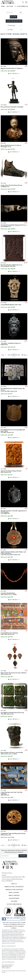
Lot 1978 (3, 386)
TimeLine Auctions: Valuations (14, 889)
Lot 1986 (3, 670)
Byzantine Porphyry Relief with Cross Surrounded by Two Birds (11, 265)
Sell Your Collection (6, 967)
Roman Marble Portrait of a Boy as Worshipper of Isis (11, 146)
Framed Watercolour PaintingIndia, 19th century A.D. (9, 633)
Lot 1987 (3, 710)
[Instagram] (7, 867)
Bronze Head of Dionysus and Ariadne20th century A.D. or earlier (12, 753)
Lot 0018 (3, 66)
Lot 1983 (3, 591)
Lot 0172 (3, 262)
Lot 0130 (3, 223)
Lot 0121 (3, 183)
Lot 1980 (3, 468)
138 (14, 355)
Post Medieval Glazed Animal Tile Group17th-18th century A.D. (12, 713)
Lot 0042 (3, 104)
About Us (14, 883)
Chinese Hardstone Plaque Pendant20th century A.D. (11, 471)
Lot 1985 (3, 630)
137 (11, 355)
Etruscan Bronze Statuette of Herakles (12, 107)
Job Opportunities (14, 898)
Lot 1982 (3, 549)
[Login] (23, 2)
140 (19, 355)
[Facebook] (3, 867)
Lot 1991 (3, 831)
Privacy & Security (14, 892)
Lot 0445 (3, 341)
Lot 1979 (3, 427)
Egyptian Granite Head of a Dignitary (12, 68)
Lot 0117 (3, 143)
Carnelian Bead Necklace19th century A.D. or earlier (9, 593)
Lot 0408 (3, 302)
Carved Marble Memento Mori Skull (11, 304)
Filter (14, 16)
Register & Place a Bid (6, 966)
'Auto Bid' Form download (14, 904)
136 (9, 355)
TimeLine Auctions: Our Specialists (14, 886)
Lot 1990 (3, 790)
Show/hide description (14, 21)
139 (16, 355)
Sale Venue (14, 901)
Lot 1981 (3, 508)
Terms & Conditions (14, 895)
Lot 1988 (3, 750)
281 (22, 355)
